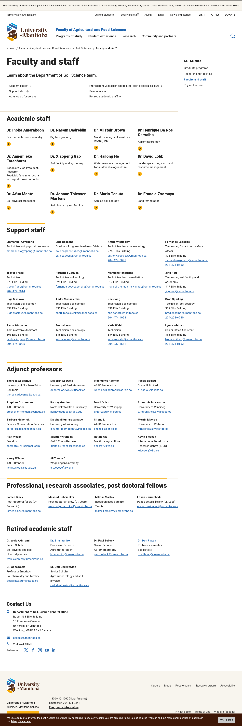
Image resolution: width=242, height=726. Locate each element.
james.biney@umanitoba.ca (24, 511)
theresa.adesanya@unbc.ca (23, 394)
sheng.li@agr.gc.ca (105, 428)
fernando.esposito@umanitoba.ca (186, 260)
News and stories (180, 14)
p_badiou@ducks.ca (150, 390)
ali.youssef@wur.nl (62, 467)
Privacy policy (183, 711)
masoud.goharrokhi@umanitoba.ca (70, 506)
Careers (155, 685)
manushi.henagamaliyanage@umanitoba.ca (134, 286)
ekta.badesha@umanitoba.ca (73, 255)
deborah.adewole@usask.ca (67, 390)
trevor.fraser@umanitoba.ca (24, 286)
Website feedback (224, 711)
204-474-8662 (174, 264)
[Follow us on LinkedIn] (53, 649)
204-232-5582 (117, 343)
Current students (104, 14)
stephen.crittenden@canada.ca (26, 411)
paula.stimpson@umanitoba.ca (26, 339)
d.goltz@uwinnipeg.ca (107, 411)
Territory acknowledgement (21, 14)
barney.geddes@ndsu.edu (66, 411)
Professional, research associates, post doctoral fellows (124, 85)
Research (129, 36)
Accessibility (227, 685)
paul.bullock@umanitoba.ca (111, 554)
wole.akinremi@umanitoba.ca (25, 559)
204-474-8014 (16, 291)
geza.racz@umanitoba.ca (22, 580)
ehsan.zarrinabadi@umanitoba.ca (157, 506)
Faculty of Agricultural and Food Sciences (91, 30)
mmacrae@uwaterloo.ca (153, 428)
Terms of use (202, 711)
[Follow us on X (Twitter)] (26, 650)
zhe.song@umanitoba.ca (123, 313)
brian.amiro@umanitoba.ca (67, 554)
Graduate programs (196, 67)
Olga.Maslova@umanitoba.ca (25, 313)
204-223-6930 (174, 317)
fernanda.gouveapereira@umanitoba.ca (80, 286)
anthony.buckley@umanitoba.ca (127, 255)
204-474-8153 (174, 343)
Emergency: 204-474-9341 (64, 702)
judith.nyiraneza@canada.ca (67, 446)
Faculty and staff (129, 14)
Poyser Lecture (193, 85)
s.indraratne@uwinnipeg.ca (154, 411)
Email (161, 14)
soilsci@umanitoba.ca (26, 637)
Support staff (17, 91)
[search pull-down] (232, 36)
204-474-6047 (117, 260)
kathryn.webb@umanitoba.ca (125, 339)
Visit (202, 14)
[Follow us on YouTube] (47, 649)
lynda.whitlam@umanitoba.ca (183, 339)
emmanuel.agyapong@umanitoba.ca (29, 251)
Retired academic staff (103, 96)
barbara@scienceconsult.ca (24, 428)
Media (167, 685)
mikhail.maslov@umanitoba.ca (114, 511)
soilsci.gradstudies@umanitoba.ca (77, 251)
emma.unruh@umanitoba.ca (73, 339)
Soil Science (83, 48)
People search (183, 685)
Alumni (148, 14)
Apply (215, 14)
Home (10, 48)
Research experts (206, 685)
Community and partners (159, 36)
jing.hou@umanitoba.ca (179, 291)
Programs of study (69, 36)
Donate (230, 14)
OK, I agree (226, 719)
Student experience (102, 36)
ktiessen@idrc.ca (148, 450)
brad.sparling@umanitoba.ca (183, 313)
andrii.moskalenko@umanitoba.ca (76, 313)
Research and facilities (198, 73)
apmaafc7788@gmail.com (23, 446)
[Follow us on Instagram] (40, 650)
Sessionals (96, 91)
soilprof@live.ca (104, 446)
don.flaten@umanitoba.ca (154, 554)
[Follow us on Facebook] (33, 650)
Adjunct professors (21, 96)
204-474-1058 (117, 317)
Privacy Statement (21, 721)
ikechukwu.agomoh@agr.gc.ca (113, 390)
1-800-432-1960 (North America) (68, 698)
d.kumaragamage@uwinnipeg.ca (70, 428)
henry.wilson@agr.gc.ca (21, 467)
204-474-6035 (16, 343)
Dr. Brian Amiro (60, 540)
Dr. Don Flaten (147, 540)
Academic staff (18, 85)
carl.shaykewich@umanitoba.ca (69, 585)
